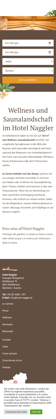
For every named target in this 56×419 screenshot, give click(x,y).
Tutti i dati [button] (36, 412)
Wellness (7, 317)
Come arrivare (9, 353)
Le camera (7, 303)
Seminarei (7, 324)
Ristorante (7, 331)
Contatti (6, 339)
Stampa (6, 367)
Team (5, 346)
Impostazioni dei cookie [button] (16, 412)
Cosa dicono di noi (12, 360)
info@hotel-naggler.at (21, 297)
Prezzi (5, 310)
